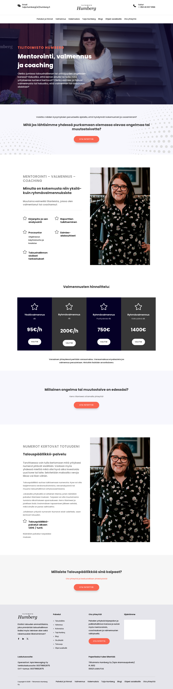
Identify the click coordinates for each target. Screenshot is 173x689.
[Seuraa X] (27, 639)
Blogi (100, 19)
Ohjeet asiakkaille (113, 19)
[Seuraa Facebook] (18, 639)
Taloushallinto (60, 621)
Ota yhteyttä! (86, 139)
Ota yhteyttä (130, 19)
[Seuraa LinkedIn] (23, 639)
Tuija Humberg (89, 19)
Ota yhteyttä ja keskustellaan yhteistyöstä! (86, 578)
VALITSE (34, 342)
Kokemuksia (74, 19)
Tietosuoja (58, 644)
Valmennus (61, 19)
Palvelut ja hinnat (45, 19)
